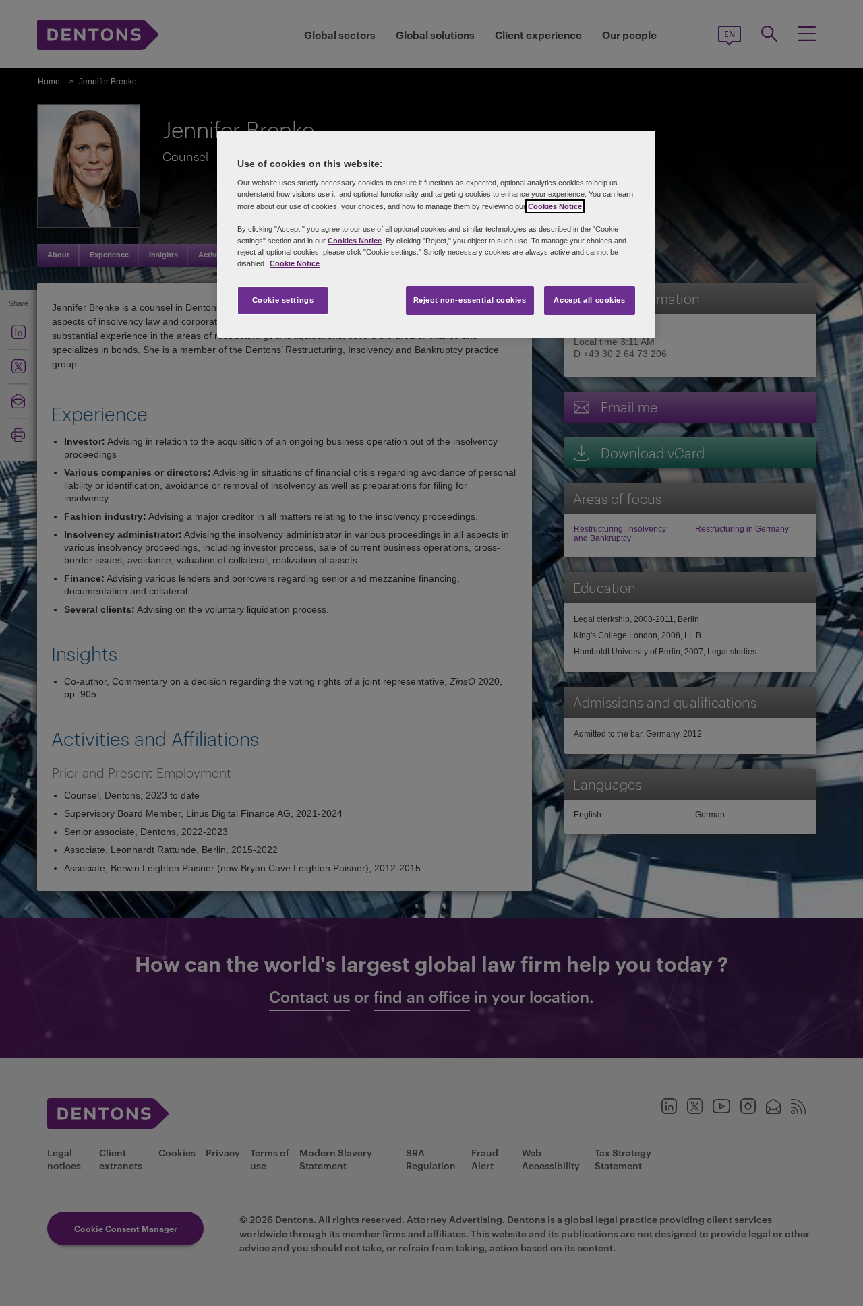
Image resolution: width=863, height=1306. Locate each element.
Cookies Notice (555, 206)
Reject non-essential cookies (470, 300)
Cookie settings (283, 300)
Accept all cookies (589, 300)
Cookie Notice (295, 263)
